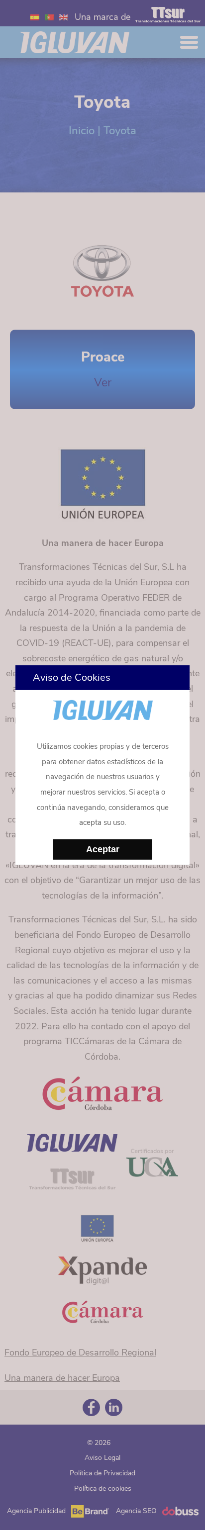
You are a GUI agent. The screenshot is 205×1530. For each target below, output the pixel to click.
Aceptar (102, 849)
